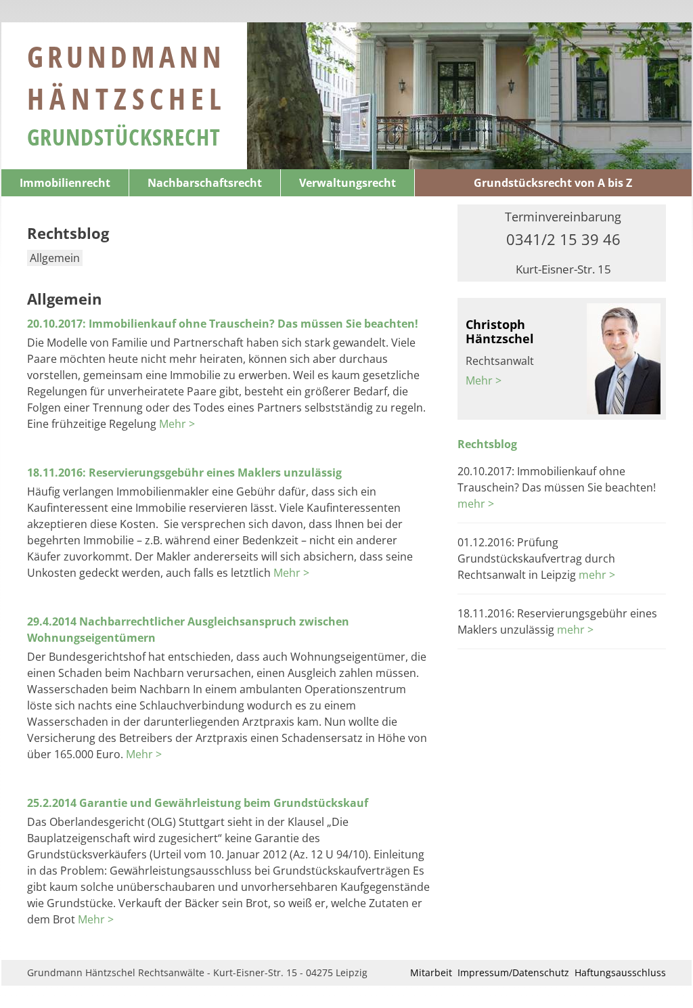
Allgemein (55, 257)
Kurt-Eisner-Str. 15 (563, 269)
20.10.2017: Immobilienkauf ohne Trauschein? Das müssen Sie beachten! (222, 323)
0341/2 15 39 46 (563, 239)
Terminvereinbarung (563, 217)
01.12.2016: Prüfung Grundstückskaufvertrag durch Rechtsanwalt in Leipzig (536, 558)
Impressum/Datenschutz (513, 972)
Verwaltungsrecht (347, 182)
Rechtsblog (487, 444)
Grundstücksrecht (124, 136)
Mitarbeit (431, 972)
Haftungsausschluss (620, 972)
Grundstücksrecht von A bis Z (553, 182)
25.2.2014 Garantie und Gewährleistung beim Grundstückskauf (197, 802)
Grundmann (127, 77)
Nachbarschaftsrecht (205, 182)
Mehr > (177, 423)
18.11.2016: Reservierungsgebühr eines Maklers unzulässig (184, 472)
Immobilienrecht (65, 182)
